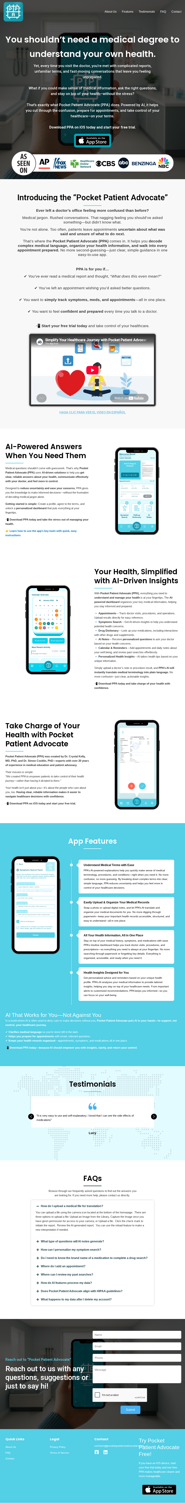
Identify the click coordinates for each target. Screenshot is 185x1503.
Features (127, 11)
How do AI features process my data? (66, 1282)
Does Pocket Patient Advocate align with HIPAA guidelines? (81, 1291)
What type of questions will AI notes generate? (72, 1241)
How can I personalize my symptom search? (71, 1249)
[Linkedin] (105, 1452)
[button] (92, 1206)
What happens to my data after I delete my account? (76, 1299)
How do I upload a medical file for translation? (72, 1206)
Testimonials (147, 11)
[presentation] (31, 1116)
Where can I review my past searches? (67, 1274)
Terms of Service (59, 1452)
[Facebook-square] (96, 1452)
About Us (111, 11)
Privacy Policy (58, 1447)
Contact (176, 11)
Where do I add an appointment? (63, 1266)
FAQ (163, 11)
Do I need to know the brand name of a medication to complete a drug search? (94, 1257)
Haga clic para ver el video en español (92, 412)
